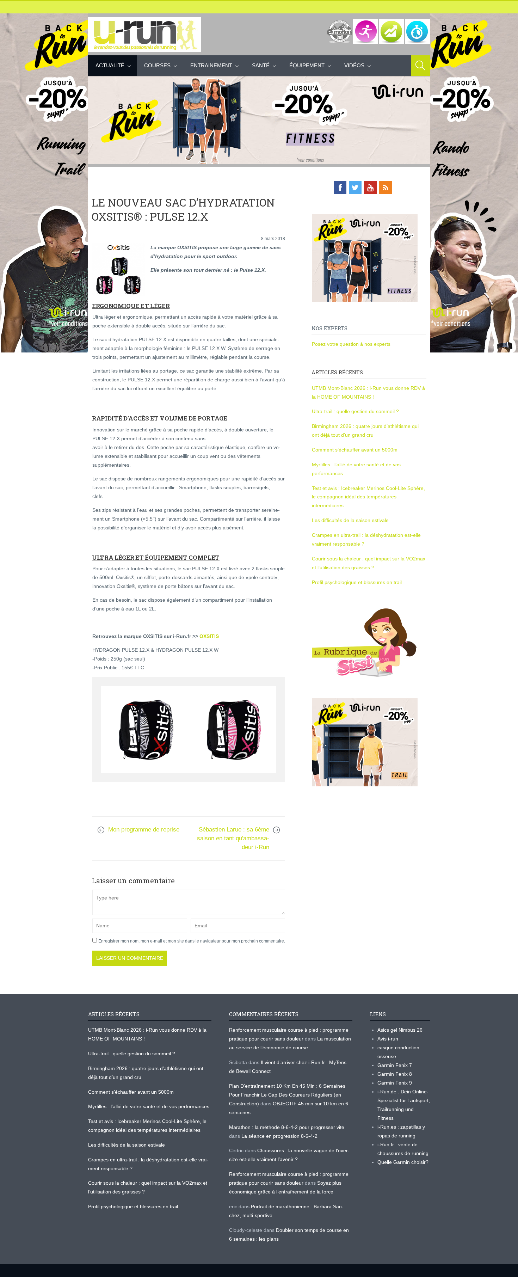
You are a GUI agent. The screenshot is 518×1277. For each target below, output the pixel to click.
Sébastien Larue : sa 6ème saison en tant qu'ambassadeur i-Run (233, 838)
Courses (157, 65)
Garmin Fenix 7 (394, 1065)
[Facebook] (340, 187)
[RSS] (385, 187)
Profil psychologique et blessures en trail (357, 582)
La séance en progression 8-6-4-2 (279, 1136)
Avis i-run (387, 1039)
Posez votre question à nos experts (351, 344)
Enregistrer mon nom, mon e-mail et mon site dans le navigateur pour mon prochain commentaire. (191, 941)
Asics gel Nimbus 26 (400, 1030)
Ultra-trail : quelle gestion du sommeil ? (355, 411)
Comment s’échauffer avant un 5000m (355, 450)
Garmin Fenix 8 (394, 1074)
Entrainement (211, 65)
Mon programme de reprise (143, 829)
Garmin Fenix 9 (394, 1083)
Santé (261, 65)
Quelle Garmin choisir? (402, 1162)
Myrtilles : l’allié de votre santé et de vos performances (149, 1106)
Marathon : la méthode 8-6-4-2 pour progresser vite (286, 1127)
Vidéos (354, 65)
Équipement (307, 65)
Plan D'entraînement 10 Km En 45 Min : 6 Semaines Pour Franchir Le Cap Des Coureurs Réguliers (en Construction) (287, 1094)
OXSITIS (209, 636)
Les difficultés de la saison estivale (350, 520)
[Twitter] (355, 187)
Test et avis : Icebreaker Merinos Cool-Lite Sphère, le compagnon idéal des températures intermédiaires (368, 497)
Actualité (109, 65)
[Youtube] (370, 187)
